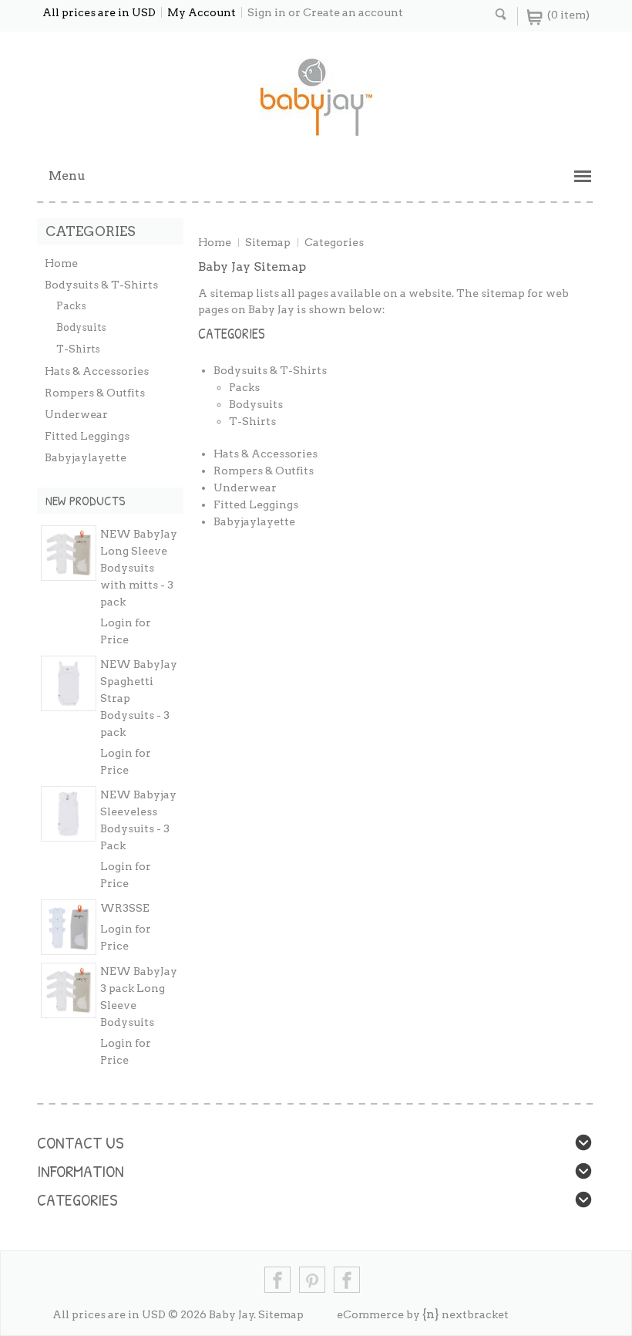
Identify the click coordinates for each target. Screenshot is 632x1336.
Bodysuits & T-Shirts (101, 284)
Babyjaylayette (85, 457)
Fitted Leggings (87, 436)
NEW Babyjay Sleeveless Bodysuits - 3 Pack (138, 820)
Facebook (277, 1280)
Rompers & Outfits (95, 392)
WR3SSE (125, 908)
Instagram (347, 1280)
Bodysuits (81, 327)
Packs (71, 306)
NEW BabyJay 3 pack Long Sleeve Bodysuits (138, 996)
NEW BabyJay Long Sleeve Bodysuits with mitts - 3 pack (138, 568)
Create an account (353, 12)
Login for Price (125, 631)
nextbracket (475, 1314)
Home (214, 242)
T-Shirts (78, 349)
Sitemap (268, 242)
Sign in (266, 12)
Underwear (76, 414)
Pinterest (312, 1280)
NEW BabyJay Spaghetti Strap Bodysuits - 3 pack (138, 698)
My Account (201, 12)
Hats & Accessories (97, 371)
